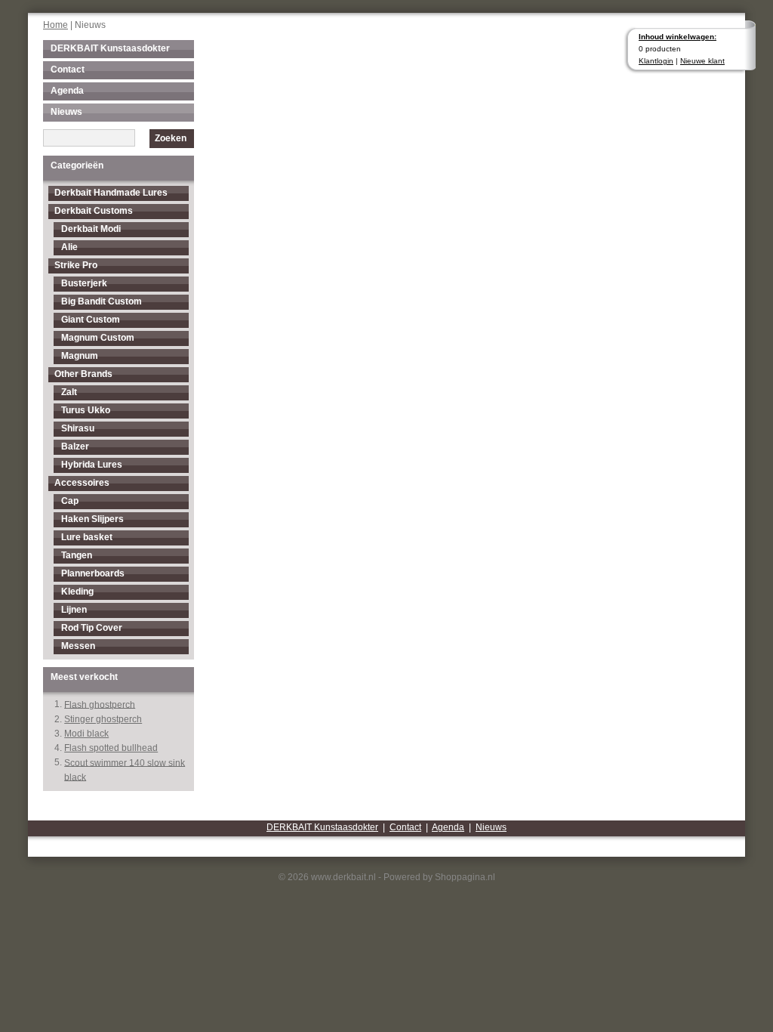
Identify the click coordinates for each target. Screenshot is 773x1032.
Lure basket (86, 537)
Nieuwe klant (702, 61)
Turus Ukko (85, 410)
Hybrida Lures (91, 464)
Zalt (69, 392)
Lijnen (74, 609)
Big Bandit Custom (101, 301)
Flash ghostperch (99, 704)
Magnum (79, 356)
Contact (68, 69)
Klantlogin (656, 61)
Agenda (67, 90)
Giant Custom (90, 319)
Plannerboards (93, 573)
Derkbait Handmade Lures (111, 192)
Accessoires (81, 482)
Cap (70, 501)
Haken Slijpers (92, 519)
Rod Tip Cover (91, 628)
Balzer (75, 446)
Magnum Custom (97, 337)
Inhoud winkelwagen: (677, 36)
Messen (78, 646)
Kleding (77, 591)
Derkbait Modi (91, 229)
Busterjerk (84, 283)
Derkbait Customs (93, 210)
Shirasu (77, 428)
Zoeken (170, 138)
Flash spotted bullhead (111, 748)
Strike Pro (75, 265)
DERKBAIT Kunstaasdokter (110, 48)
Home (55, 25)
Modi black (86, 733)
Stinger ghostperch (103, 719)
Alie (69, 247)
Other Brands (83, 374)
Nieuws (66, 112)
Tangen (76, 555)
